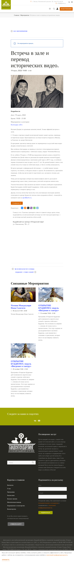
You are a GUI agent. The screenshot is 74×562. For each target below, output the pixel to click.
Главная (16, 15)
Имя (39, 485)
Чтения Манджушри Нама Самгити (21, 306)
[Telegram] (37, 208)
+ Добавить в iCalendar (38, 35)
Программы (11, 492)
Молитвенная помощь (14, 502)
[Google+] (69, 2)
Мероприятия (24, 15)
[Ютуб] (72, 2)
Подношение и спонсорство (16, 506)
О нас (9, 489)
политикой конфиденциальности (57, 555)
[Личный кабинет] (57, 9)
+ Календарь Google (20, 35)
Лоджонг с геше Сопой (24, 272)
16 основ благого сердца (24, 269)
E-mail (40, 493)
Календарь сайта (16, 125)
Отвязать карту (16, 524)
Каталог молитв (12, 499)
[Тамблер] (35, 420)
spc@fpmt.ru (26, 198)
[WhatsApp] (34, 208)
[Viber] (31, 208)
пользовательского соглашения (48, 503)
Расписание (11, 495)
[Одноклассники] (25, 208)
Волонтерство (11, 509)
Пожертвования (66, 9)
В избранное (16, 203)
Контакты (10, 485)
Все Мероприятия (20, 31)
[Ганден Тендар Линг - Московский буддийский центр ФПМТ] (6, 4)
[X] (28, 208)
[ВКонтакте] (22, 208)
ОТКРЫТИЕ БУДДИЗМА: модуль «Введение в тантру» (48, 308)
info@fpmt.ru (61, 3)
